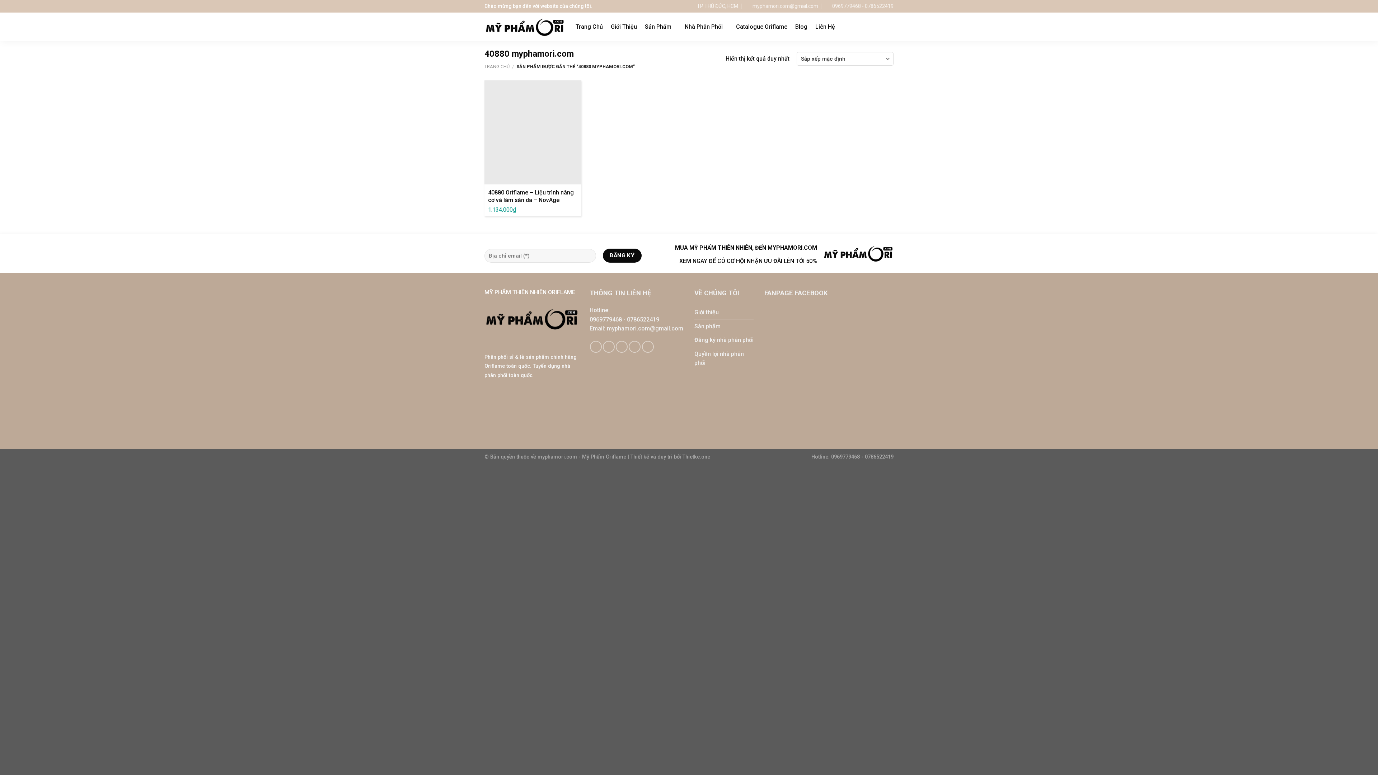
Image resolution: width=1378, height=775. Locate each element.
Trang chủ (497, 66)
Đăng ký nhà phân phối (724, 340)
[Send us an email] (622, 347)
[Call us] (635, 347)
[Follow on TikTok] (609, 347)
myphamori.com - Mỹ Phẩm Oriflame (583, 457)
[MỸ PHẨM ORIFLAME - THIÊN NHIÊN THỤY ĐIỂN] (524, 27)
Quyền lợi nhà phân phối (719, 359)
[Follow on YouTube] (648, 347)
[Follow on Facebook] (596, 347)
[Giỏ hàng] (875, 27)
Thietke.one (696, 457)
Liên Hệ (825, 26)
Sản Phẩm (658, 26)
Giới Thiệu (624, 26)
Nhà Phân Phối (704, 26)
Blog (801, 26)
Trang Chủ (589, 26)
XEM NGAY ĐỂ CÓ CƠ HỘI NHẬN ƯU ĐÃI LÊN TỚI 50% (748, 261)
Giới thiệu (706, 312)
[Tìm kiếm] (890, 26)
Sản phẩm (707, 326)
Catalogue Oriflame (761, 26)
